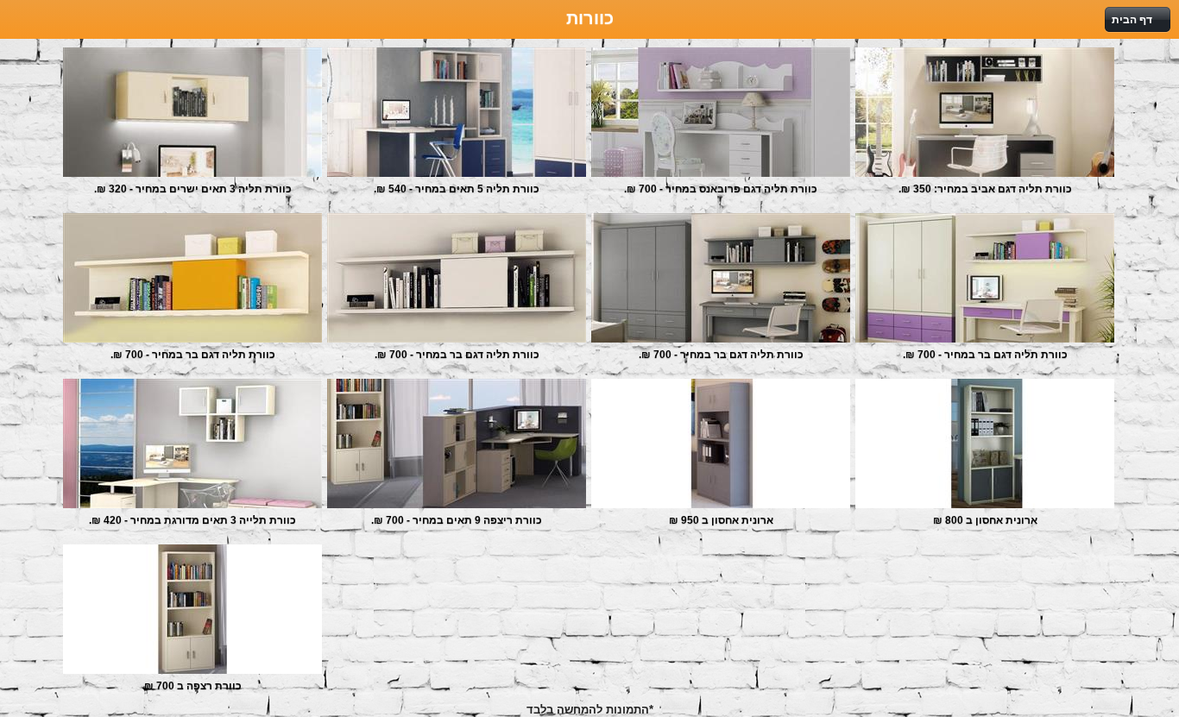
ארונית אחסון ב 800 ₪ (985, 520)
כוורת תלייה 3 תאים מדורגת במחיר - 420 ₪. (192, 520)
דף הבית (1132, 20)
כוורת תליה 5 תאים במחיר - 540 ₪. (456, 189)
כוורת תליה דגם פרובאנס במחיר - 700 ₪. (720, 189)
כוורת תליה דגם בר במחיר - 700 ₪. (192, 355)
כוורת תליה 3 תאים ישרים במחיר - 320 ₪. (193, 189)
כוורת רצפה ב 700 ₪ (193, 686)
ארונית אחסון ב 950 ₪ (721, 520)
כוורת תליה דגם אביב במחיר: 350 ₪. (985, 189)
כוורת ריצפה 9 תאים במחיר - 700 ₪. (456, 520)
